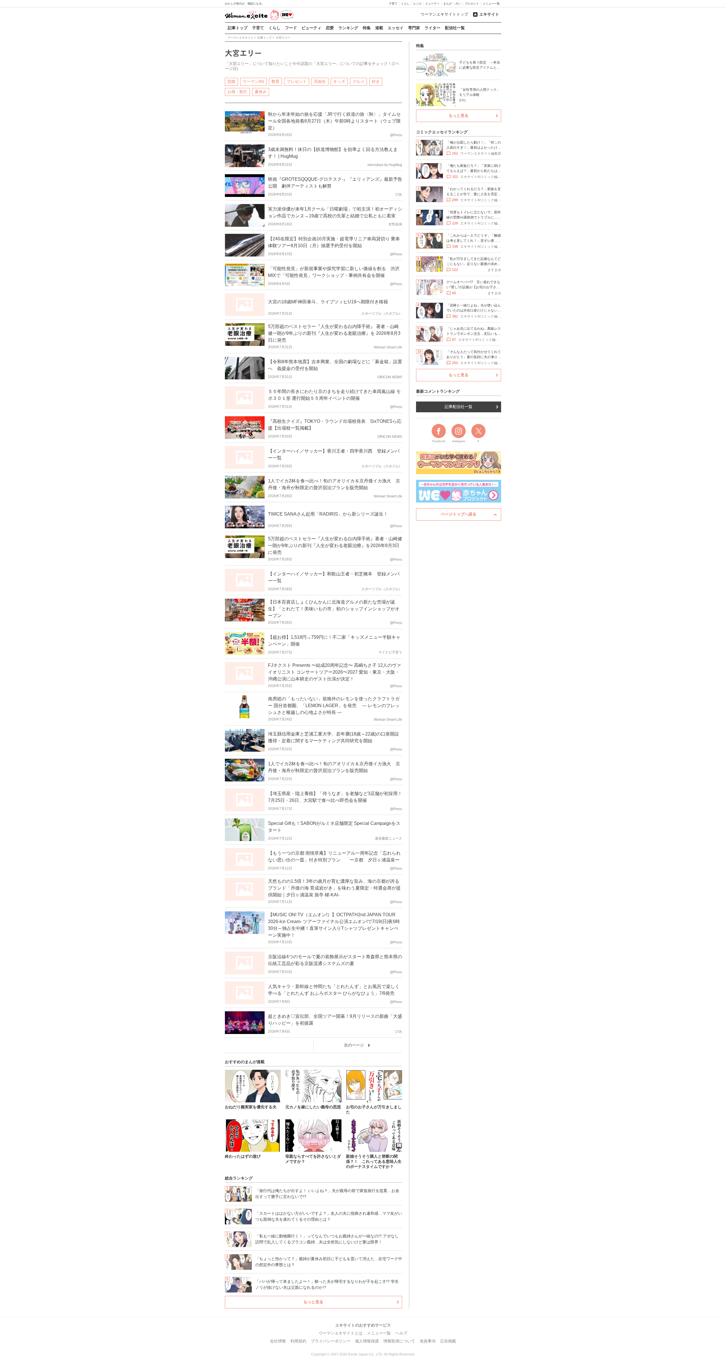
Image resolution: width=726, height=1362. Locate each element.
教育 (275, 81)
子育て (393, 3)
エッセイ (396, 28)
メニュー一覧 (491, 3)
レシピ (417, 3)
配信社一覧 (455, 28)
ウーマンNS (253, 81)
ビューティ (432, 3)
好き (376, 81)
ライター (432, 28)
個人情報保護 (367, 1341)
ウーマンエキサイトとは (340, 1333)
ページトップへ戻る (458, 514)
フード (291, 28)
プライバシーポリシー (331, 1341)
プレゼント (472, 3)
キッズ (339, 81)
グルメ (358, 81)
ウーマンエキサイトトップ (444, 14)
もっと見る (313, 1302)
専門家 (414, 28)
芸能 (231, 81)
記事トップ (238, 28)
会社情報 (278, 1341)
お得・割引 (237, 91)
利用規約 (298, 1341)
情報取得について (399, 1341)
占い (458, 3)
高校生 (320, 81)
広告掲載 (448, 1341)
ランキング (348, 28)
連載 (379, 28)
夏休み (261, 91)
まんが (447, 3)
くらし (405, 3)
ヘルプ (401, 1333)
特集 (367, 28)
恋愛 (330, 28)
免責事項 (428, 1341)
